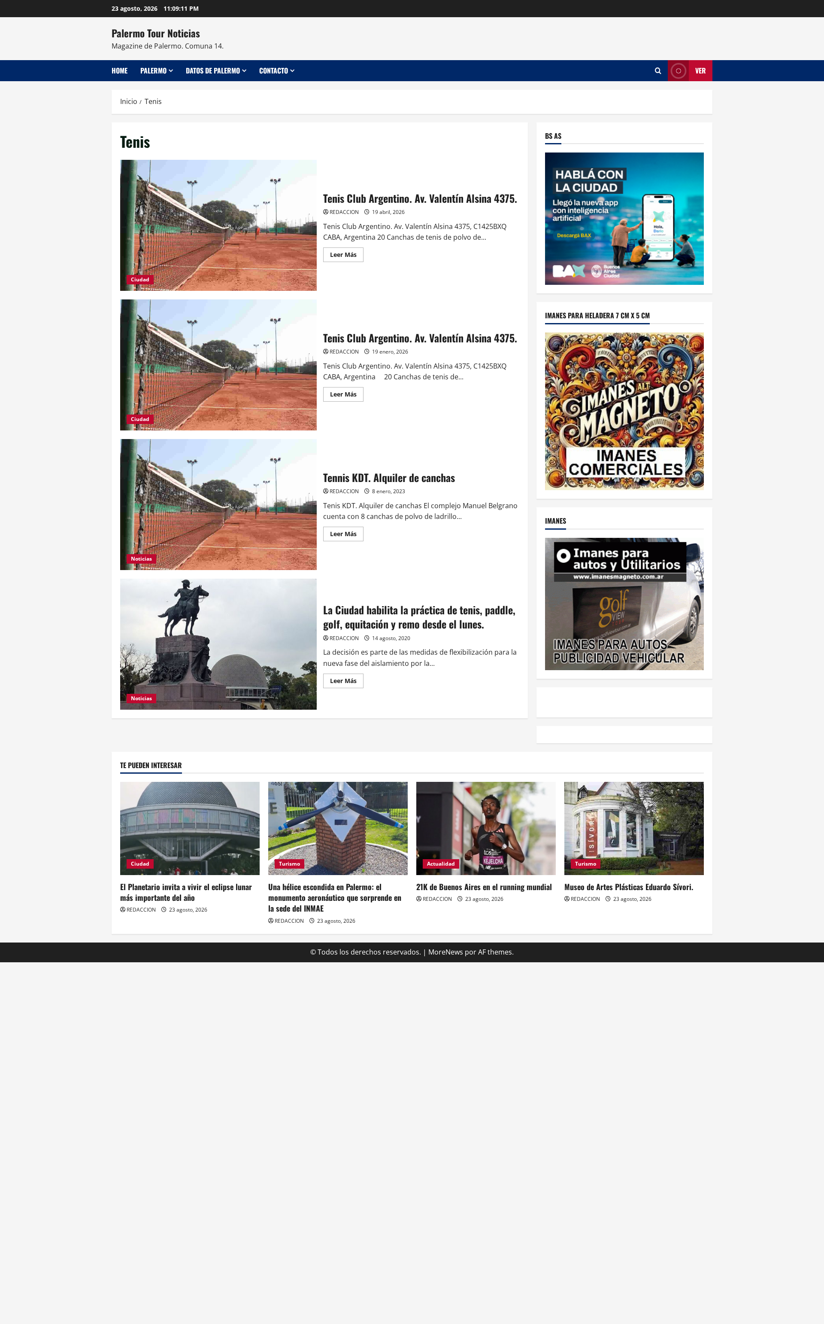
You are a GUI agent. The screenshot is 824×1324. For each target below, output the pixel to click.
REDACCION (344, 212)
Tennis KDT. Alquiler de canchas (218, 504)
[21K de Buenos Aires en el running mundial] (486, 828)
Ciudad (140, 279)
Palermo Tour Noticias (156, 33)
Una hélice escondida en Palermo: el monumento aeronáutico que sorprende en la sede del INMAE (334, 897)
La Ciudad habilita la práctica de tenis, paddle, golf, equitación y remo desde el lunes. (218, 644)
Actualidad (441, 863)
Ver (700, 70)
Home (119, 70)
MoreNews (445, 952)
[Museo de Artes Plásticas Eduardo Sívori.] (634, 828)
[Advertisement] (412, 1022)
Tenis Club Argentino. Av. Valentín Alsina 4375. (218, 225)
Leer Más (347, 256)
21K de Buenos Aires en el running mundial (484, 886)
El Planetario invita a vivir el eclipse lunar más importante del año (186, 892)
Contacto (273, 70)
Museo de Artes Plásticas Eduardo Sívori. (628, 886)
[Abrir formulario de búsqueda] (658, 70)
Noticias (141, 558)
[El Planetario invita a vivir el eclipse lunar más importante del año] (190, 828)
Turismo (289, 863)
